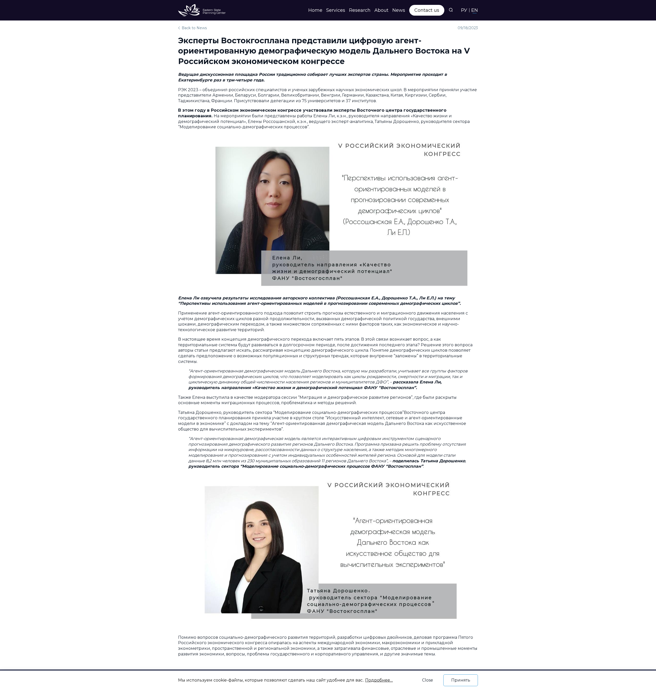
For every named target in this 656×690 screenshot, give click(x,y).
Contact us (426, 10)
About (381, 10)
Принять (460, 680)
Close (427, 680)
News (398, 10)
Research (360, 10)
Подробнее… (379, 680)
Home (315, 10)
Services (335, 10)
